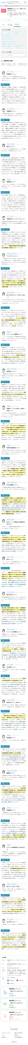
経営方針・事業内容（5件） (8, 46)
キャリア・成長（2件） (7, 32)
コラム (3, 1035)
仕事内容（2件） (18, 32)
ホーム (2, 5)
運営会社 (16, 1035)
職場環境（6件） (20, 46)
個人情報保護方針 (18, 1037)
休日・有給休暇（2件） (7, 36)
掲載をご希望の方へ (18, 1032)
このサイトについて (6, 1032)
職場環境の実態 (17, 25)
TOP (3, 24)
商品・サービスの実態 (10, 25)
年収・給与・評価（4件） (8, 39)
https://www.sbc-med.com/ (13, 968)
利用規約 (4, 1037)
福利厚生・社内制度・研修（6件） (10, 43)
